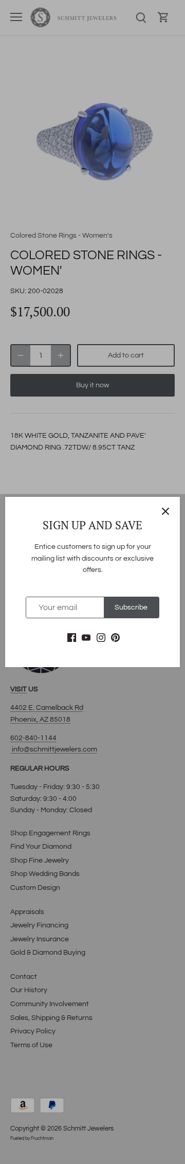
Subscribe (131, 607)
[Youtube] (86, 638)
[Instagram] (101, 638)
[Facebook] (71, 638)
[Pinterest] (115, 638)
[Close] (165, 511)
